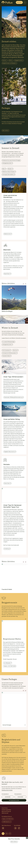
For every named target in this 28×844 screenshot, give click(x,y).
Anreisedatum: (5, 794)
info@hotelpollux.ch (6, 821)
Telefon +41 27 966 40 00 (7, 818)
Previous (23, 284)
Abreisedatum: (18, 794)
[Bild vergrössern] (14, 185)
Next (25, 284)
